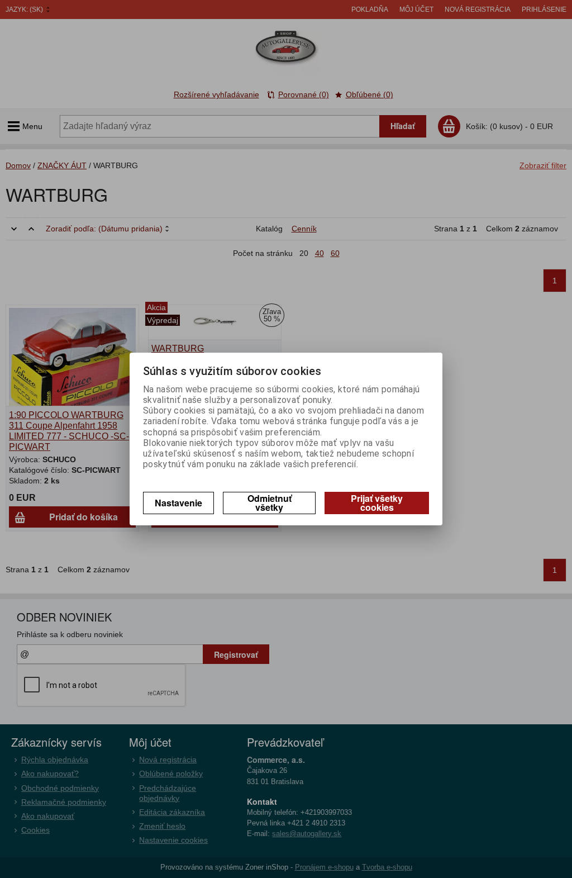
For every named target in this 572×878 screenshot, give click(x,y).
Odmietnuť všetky (269, 503)
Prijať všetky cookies (377, 503)
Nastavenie (178, 502)
